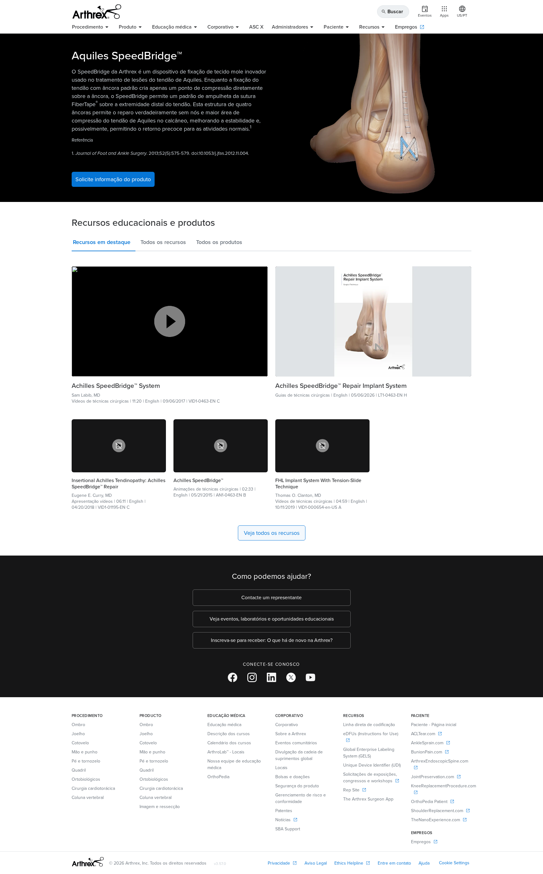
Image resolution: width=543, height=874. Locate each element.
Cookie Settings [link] (454, 863)
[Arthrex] (97, 11)
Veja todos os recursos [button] (271, 533)
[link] (170, 386)
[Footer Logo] (88, 861)
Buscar (392, 11)
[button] (103, 243)
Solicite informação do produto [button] (113, 179)
